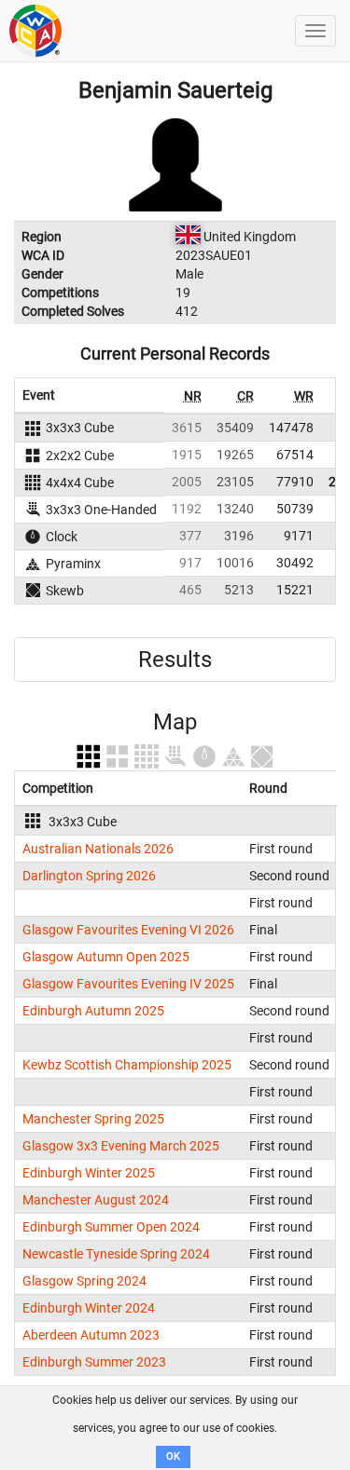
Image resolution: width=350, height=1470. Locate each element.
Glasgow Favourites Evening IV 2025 (128, 983)
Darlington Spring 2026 (89, 875)
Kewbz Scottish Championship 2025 (126, 1064)
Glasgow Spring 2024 (84, 1280)
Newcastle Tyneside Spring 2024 (116, 1253)
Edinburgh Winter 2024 (88, 1307)
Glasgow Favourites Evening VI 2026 (128, 929)
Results (175, 660)
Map (175, 722)
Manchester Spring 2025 (93, 1118)
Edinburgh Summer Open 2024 (111, 1226)
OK (173, 1456)
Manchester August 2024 (95, 1199)
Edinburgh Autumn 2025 (93, 1010)
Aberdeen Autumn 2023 (91, 1334)
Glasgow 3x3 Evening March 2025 (120, 1145)
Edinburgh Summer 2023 (94, 1361)
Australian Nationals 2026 (98, 848)
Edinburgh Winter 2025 (88, 1172)
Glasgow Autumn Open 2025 (105, 956)
